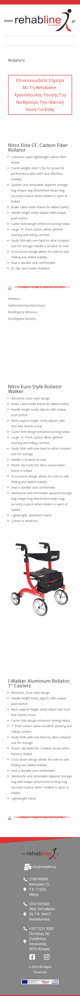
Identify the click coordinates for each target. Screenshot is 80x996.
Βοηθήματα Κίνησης (22, 319)
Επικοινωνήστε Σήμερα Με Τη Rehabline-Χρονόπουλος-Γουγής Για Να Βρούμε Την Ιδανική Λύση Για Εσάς (40, 94)
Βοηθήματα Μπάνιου (23, 312)
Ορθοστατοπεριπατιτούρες (26, 305)
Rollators (14, 299)
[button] (40, 39)
